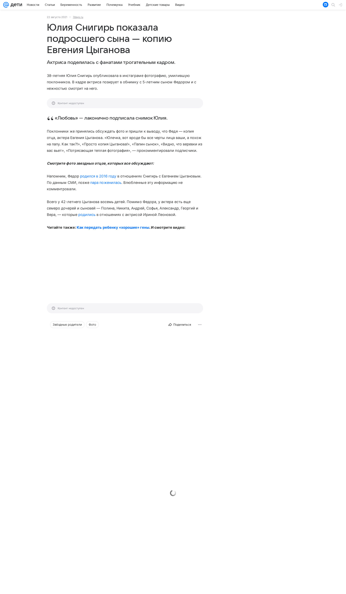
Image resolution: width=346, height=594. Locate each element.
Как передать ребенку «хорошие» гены (113, 227)
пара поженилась (105, 182)
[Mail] (6, 5)
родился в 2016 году (98, 176)
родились (87, 214)
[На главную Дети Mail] (15, 5)
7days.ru (78, 17)
